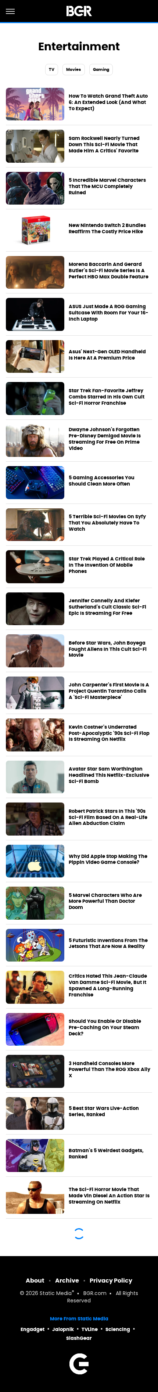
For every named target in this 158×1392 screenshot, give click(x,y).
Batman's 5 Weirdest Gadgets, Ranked (106, 1154)
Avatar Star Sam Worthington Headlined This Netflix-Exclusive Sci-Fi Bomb (109, 775)
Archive (67, 1280)
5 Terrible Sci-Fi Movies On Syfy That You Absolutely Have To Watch (107, 523)
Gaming (101, 69)
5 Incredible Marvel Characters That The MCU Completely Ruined (107, 186)
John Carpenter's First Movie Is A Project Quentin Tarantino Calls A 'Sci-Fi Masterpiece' (109, 691)
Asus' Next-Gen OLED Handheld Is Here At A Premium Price (107, 355)
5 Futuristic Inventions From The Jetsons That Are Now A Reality (108, 944)
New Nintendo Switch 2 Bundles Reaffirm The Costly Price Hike (107, 229)
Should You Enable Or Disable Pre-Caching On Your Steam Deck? (105, 1027)
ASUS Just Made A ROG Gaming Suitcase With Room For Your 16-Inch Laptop (108, 313)
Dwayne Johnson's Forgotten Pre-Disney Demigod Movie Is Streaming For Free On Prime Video (105, 439)
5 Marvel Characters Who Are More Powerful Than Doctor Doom (105, 901)
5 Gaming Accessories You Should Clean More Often (101, 481)
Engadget (32, 1329)
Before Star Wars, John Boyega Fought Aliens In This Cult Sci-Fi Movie (108, 649)
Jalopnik (63, 1329)
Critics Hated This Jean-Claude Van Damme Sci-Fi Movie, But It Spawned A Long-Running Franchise (108, 985)
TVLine (90, 1329)
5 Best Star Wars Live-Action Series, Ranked (104, 1112)
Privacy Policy (111, 1280)
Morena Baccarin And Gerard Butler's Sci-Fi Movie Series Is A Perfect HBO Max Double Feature (108, 271)
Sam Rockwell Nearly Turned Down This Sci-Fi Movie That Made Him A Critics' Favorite (104, 145)
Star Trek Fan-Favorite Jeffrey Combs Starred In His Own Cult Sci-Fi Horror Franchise (106, 397)
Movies (73, 69)
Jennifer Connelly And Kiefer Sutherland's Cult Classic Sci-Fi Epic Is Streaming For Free (107, 607)
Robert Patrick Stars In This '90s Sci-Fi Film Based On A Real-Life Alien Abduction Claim (108, 817)
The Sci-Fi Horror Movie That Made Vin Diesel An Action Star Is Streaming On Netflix (109, 1196)
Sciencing (117, 1329)
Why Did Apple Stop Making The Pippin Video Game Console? (108, 860)
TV (51, 69)
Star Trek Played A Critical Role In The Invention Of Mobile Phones (107, 565)
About (35, 1280)
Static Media (56, 1294)
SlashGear (79, 1338)
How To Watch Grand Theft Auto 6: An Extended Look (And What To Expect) (108, 102)
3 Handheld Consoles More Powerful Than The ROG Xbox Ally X (109, 1070)
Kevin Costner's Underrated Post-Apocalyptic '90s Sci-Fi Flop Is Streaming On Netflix (109, 733)
